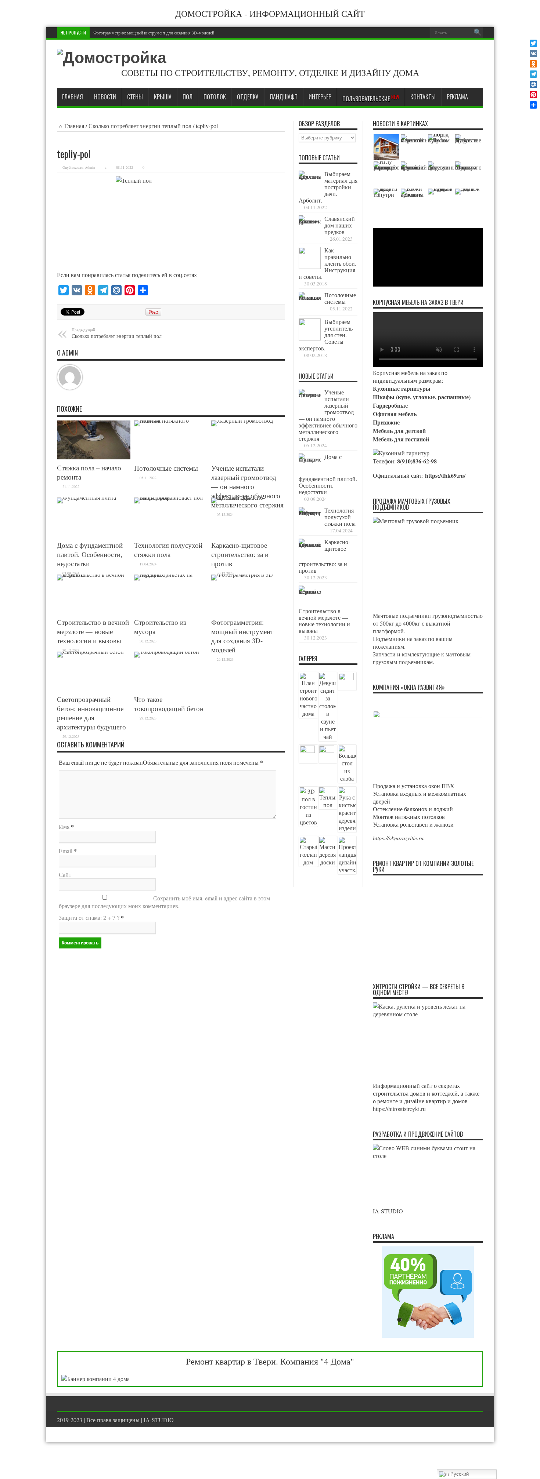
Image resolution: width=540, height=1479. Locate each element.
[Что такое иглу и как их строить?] (386, 174)
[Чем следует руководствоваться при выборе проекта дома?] (468, 201)
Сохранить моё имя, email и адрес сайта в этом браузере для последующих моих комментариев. (164, 902)
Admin (90, 167)
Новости (105, 96)
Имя (64, 826)
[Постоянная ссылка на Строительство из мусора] (171, 594)
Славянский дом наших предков (339, 225)
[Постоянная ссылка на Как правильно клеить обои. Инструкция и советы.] (310, 258)
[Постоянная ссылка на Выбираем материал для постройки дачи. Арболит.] (310, 182)
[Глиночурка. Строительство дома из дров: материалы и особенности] (386, 201)
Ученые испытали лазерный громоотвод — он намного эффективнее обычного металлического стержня (247, 486)
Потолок (215, 96)
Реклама (457, 96)
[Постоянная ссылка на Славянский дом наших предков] (310, 226)
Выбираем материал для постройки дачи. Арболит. (328, 187)
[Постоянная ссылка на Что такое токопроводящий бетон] (171, 671)
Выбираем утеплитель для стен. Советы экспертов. (326, 335)
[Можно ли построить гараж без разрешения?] (468, 174)
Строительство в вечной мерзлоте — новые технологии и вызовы (93, 631)
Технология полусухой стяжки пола (168, 549)
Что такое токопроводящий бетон (169, 704)
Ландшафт (284, 96)
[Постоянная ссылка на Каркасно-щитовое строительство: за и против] (248, 517)
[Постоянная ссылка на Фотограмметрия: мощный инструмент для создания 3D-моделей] (248, 594)
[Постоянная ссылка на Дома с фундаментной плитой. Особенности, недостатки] (93, 517)
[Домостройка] (111, 58)
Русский (459, 1474)
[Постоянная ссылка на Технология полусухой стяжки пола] (171, 517)
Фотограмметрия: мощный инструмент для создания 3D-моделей (153, 33)
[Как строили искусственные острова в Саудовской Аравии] (468, 147)
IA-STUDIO (159, 1420)
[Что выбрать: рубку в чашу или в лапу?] (441, 201)
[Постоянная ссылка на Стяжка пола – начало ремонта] (93, 439)
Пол (187, 96)
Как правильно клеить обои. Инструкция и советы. (327, 263)
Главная (72, 96)
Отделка (248, 96)
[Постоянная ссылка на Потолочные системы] (171, 440)
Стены (135, 96)
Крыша (163, 96)
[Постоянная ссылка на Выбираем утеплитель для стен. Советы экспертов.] (310, 329)
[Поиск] (477, 32)
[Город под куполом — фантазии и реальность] (441, 147)
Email (65, 851)
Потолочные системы (166, 468)
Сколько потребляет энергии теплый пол (140, 126)
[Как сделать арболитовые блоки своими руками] (413, 201)
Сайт (65, 874)
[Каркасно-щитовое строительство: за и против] (386, 147)
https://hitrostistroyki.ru (399, 1108)
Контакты (423, 96)
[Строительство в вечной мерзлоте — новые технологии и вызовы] (413, 147)
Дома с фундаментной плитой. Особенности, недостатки (90, 554)
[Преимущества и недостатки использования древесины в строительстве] (441, 174)
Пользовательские (370, 98)
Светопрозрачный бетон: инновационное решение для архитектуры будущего (91, 713)
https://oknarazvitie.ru (398, 838)
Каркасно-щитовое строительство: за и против (240, 554)
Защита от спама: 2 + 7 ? (89, 917)
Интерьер (320, 96)
